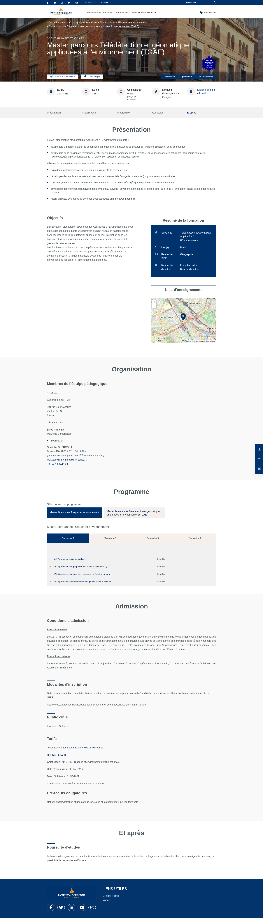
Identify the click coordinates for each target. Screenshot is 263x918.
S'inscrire (105, 2)
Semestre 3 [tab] (152, 538)
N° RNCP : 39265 (56, 754)
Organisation (89, 112)
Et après (191, 112)
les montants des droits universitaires (83, 747)
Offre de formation (56, 22)
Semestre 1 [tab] (68, 538)
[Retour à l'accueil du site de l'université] (71, 893)
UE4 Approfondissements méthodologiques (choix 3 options (82, 581)
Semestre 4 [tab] (195, 538)
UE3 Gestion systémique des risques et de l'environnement (81, 574)
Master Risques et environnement (128, 22)
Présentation (54, 112)
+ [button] (154, 301)
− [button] (154, 305)
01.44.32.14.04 (60, 464)
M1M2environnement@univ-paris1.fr (66, 459)
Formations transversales (144, 12)
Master (103, 22)
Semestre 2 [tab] (110, 538)
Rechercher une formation (99, 12)
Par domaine (122, 12)
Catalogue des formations (83, 22)
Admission (157, 112)
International (90, 2)
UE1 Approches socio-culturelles (68, 559)
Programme (123, 112)
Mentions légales (111, 896)
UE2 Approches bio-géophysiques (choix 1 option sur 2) (80, 566)
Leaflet (188, 341)
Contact (106, 900)
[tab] (74, 512)
